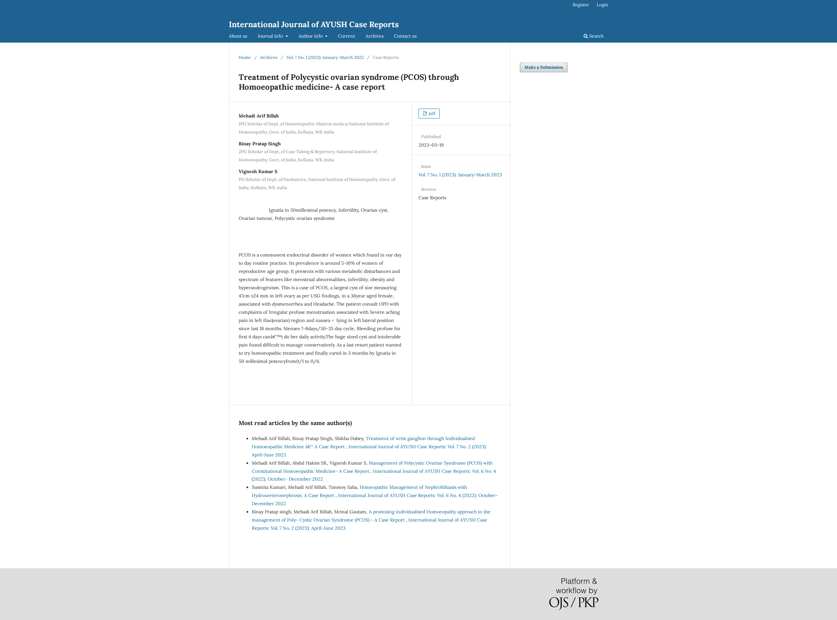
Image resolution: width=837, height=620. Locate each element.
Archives (375, 36)
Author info (311, 36)
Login (602, 5)
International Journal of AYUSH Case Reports (314, 24)
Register (581, 5)
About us (238, 36)
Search (596, 36)
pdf (431, 113)
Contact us (405, 36)
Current (346, 36)
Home (245, 57)
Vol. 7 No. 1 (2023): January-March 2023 (325, 57)
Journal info (271, 36)
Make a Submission (543, 67)
